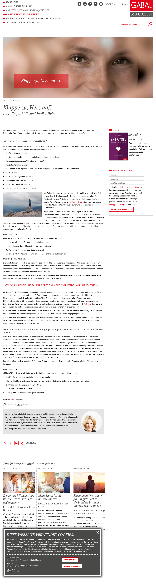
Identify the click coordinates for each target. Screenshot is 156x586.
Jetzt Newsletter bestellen (121, 209)
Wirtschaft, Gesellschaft (23, 14)
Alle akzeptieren (70, 560)
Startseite (12, 2)
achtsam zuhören (76, 202)
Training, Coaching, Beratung (23, 22)
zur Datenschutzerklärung (80, 551)
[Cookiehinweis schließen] (97, 532)
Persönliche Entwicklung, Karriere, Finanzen (33, 18)
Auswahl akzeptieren (72, 566)
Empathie (9, 246)
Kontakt (124, 4)
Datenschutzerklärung (130, 187)
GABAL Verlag (111, 4)
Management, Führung (19, 6)
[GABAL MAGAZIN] (141, 15)
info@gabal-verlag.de (117, 204)
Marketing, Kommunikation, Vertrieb (27, 10)
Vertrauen (87, 304)
